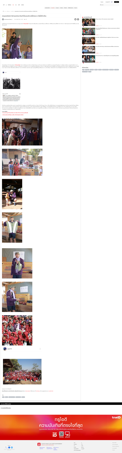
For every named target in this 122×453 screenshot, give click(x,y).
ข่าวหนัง (61, 7)
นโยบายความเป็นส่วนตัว (115, 446)
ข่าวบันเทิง (52, 7)
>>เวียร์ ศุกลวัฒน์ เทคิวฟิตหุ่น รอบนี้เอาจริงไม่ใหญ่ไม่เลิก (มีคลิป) (12, 114)
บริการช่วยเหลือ (114, 448)
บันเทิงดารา (8, 11)
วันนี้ (3, 4)
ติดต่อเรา (113, 450)
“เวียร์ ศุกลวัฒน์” (25, 23)
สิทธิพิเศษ (9, 4)
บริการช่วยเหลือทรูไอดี (77, 450)
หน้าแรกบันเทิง (47, 7)
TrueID (6, 2)
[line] (6, 447)
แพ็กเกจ (82, 447)
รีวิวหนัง (65, 7)
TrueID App (38, 391)
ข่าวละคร (57, 7)
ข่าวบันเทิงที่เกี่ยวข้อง (6, 408)
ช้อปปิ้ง (75, 447)
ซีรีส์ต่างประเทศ (70, 7)
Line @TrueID (51, 391)
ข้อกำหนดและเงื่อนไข (115, 444)
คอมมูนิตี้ (82, 448)
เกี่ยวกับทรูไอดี (114, 442)
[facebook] (9, 447)
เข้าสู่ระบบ (116, 2)
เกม (16, 4)
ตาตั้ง (19, 4)
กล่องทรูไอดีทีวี (76, 448)
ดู (81, 442)
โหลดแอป (102, 2)
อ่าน (13, 4)
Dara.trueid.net (27, 391)
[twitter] (12, 447)
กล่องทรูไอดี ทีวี (108, 2)
